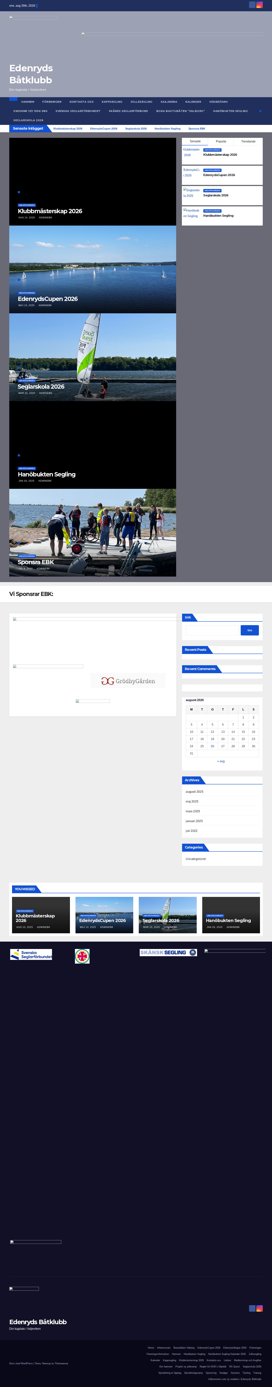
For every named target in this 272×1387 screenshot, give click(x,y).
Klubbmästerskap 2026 (50, 211)
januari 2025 (194, 821)
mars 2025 (193, 811)
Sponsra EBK (36, 562)
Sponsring (211, 1372)
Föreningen (51, 101)
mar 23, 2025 (27, 393)
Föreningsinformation (158, 1354)
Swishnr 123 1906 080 (30, 111)
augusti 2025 (194, 791)
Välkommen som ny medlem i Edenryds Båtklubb (234, 1379)
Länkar (227, 1360)
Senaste (195, 141)
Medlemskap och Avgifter (247, 1360)
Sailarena (169, 101)
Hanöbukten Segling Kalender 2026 (227, 1354)
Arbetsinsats (164, 1347)
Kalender (193, 101)
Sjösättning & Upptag (169, 1372)
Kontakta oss (82, 101)
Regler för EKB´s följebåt (213, 1366)
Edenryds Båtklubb (37, 1322)
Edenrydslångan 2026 (234, 1347)
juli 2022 (191, 830)
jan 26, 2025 (26, 481)
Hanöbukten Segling (230, 111)
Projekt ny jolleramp (186, 1366)
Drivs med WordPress (21, 1363)
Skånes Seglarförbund (128, 111)
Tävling (246, 1372)
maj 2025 (192, 801)
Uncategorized (27, 205)
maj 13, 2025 (27, 305)
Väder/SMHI (218, 101)
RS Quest (234, 1366)
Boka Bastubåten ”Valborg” (180, 111)
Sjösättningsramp (193, 1372)
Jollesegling (141, 101)
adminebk (45, 217)
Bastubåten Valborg (184, 1347)
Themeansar (61, 1363)
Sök (188, 617)
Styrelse (235, 1372)
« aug (221, 761)
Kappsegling (112, 101)
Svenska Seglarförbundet (78, 111)
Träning (257, 1372)
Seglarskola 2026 (28, 120)
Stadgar (223, 1372)
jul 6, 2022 (26, 568)
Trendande (248, 141)
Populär (221, 141)
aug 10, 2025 (27, 217)
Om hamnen (165, 1366)
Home (151, 1347)
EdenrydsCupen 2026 (48, 298)
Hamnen (27, 101)
